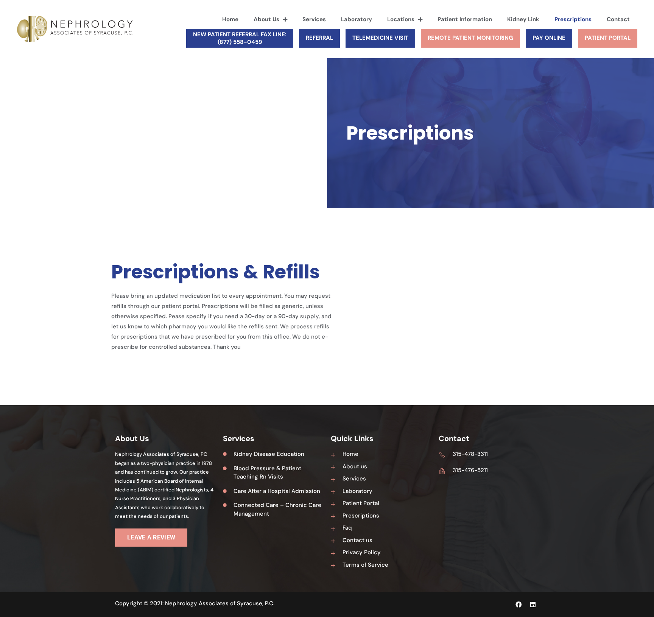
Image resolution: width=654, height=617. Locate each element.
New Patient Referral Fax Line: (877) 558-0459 (240, 38)
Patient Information (465, 19)
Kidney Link (523, 19)
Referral (319, 38)
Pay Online (549, 38)
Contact (618, 19)
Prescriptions (573, 19)
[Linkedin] (533, 604)
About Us (266, 19)
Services (314, 19)
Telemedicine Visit (380, 38)
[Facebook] (518, 604)
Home (230, 19)
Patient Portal (608, 38)
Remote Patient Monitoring (470, 38)
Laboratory (356, 19)
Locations (400, 19)
